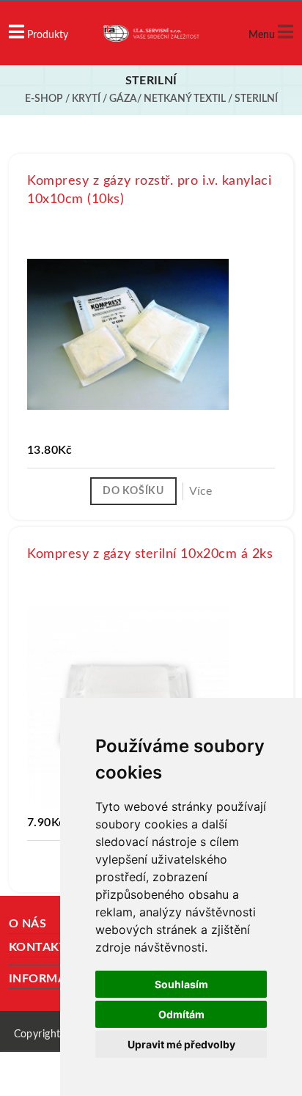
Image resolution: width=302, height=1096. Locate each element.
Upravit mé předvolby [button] (181, 1044)
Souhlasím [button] (181, 984)
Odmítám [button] (181, 1014)
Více (200, 491)
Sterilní (256, 99)
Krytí (86, 99)
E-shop (44, 99)
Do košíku (133, 491)
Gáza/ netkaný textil (167, 99)
